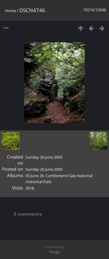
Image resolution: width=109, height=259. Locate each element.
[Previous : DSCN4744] (91, 28)
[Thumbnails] (80, 28)
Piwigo (54, 251)
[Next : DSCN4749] (102, 28)
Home (10, 10)
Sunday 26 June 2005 (43, 157)
